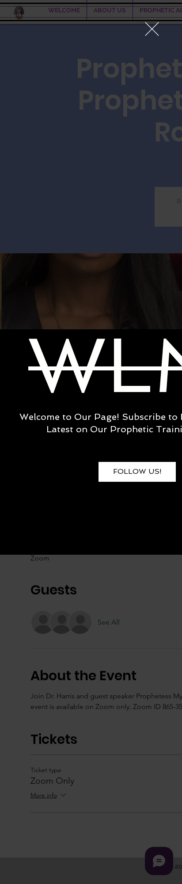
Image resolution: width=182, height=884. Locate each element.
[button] (152, 29)
